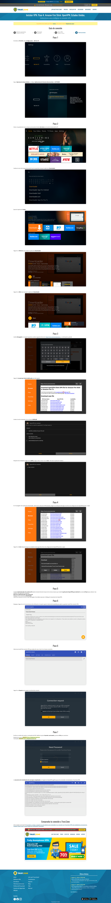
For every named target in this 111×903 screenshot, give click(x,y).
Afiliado (15, 890)
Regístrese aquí (70, 23)
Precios (66, 9)
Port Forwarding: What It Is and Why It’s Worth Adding (83, 886)
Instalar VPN (73, 9)
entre (54, 23)
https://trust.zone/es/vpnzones (53, 337)
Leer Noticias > (74, 891)
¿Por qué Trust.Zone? (56, 9)
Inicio (14, 877)
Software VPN (17, 879)
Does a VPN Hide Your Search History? (80, 879)
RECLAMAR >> (69, 1)
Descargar (80, 9)
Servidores (88, 9)
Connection (41, 826)
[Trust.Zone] (20, 9)
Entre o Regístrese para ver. (33, 737)
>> (58, 5)
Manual (30, 888)
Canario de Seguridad (19, 888)
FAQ (29, 886)
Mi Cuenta (94, 5)
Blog (29, 884)
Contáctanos (31, 879)
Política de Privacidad (19, 886)
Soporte (95, 9)
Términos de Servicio (18, 884)
